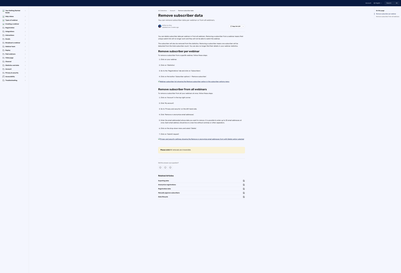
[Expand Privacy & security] (25, 72)
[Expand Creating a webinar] (25, 24)
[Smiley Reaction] (170, 167)
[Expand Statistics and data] (25, 65)
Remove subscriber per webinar (386, 14)
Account (368, 3)
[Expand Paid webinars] (25, 54)
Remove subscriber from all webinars (387, 16)
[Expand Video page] (25, 57)
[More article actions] (243, 26)
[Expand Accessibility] (25, 76)
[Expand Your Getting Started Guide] (25, 10)
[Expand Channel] (25, 61)
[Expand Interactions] (25, 35)
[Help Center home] (2, 3)
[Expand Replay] (25, 50)
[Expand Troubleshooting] (25, 80)
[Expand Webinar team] (25, 46)
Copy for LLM (236, 26)
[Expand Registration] (25, 27)
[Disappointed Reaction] (160, 167)
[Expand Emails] (25, 39)
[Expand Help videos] (25, 16)
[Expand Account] (25, 69)
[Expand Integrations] (25, 31)
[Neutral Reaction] (165, 167)
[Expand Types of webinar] (25, 20)
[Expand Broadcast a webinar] (25, 42)
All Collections (162, 10)
